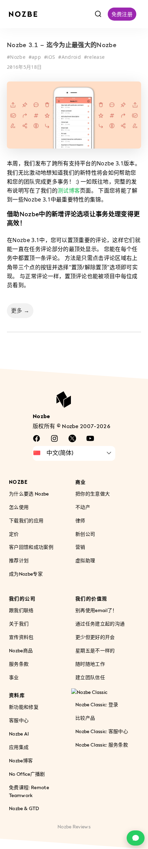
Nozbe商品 (21, 650)
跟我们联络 (21, 610)
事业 (14, 677)
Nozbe (17, 57)
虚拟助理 (85, 561)
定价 (14, 534)
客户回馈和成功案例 (31, 547)
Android (71, 57)
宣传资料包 (21, 637)
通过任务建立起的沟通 (100, 624)
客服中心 (19, 720)
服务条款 (19, 664)
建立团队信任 (90, 677)
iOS (51, 57)
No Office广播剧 (27, 774)
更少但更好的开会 (95, 637)
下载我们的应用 (26, 520)
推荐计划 (19, 561)
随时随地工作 (90, 664)
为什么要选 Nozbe (29, 494)
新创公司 (85, 534)
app (36, 57)
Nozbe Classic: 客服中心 (101, 731)
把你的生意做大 (92, 494)
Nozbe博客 (21, 760)
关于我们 (19, 624)
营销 (80, 547)
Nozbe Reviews (74, 827)
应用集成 (19, 747)
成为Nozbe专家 (26, 574)
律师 (80, 520)
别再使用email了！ (96, 610)
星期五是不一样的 (95, 650)
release (96, 57)
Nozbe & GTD (24, 809)
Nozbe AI (19, 734)
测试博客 (68, 190)
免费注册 (122, 14)
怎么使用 (19, 507)
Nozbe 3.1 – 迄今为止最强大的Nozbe (61, 46)
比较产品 (85, 718)
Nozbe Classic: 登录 (96, 704)
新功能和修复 (24, 707)
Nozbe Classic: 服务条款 (101, 745)
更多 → (20, 310)
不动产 (82, 507)
